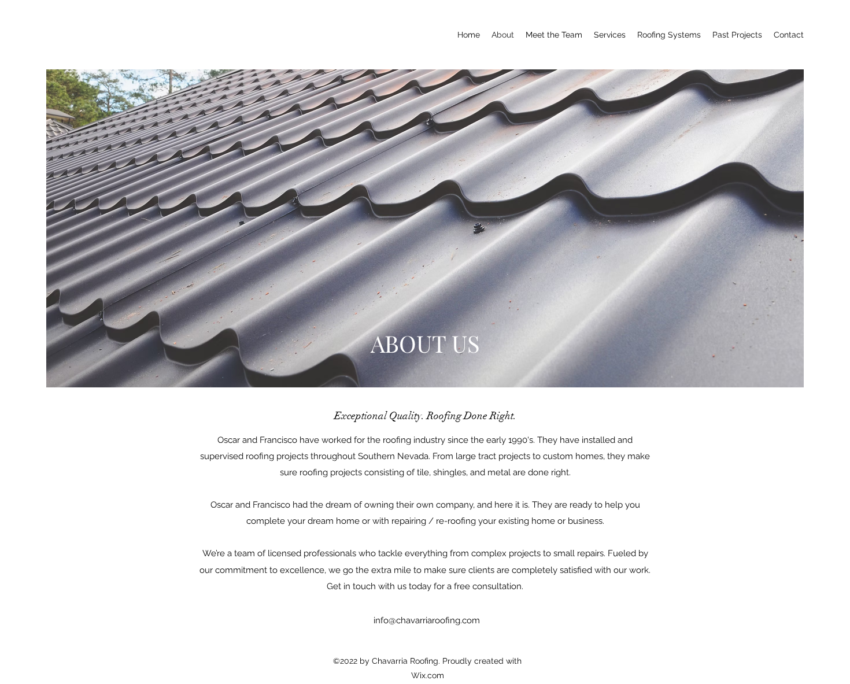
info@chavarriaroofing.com (427, 620)
